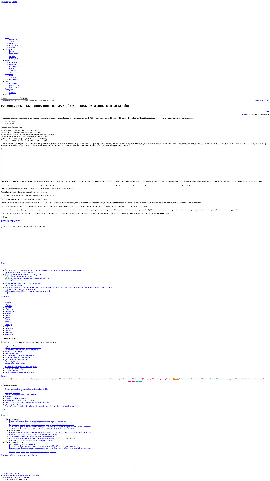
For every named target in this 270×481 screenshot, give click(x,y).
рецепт (117, 379)
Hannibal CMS (23, 475)
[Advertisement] (135, 18)
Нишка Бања (13, 45)
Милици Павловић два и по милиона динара (21, 367)
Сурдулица (13, 70)
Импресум (12, 477)
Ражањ (11, 91)
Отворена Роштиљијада (13, 370)
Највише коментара (14, 431)
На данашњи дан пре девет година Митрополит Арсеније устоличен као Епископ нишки (41, 425)
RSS (15, 473)
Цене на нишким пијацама (14, 285)
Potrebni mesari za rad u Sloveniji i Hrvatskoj (20, 400)
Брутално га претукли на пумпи (16, 365)
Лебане (11, 55)
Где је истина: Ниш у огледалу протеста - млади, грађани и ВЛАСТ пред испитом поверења (42, 438)
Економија (12, 100)
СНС (72, 379)
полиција (260, 379)
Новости (8, 302)
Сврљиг (12, 47)
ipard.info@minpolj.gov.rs (10, 221)
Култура (8, 315)
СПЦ (136, 379)
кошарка (83, 378)
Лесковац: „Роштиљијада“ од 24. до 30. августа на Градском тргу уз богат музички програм (42, 428)
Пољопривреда (22, 100)
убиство (101, 378)
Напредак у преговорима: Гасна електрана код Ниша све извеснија (33, 434)
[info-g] (34, 455)
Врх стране (22, 473)
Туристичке (9, 334)
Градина (193, 378)
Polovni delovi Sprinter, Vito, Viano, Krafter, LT (21, 395)
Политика (8, 306)
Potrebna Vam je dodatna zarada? (16, 398)
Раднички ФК (213, 378)
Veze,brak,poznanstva (12, 393)
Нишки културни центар (159, 379)
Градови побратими (12, 346)
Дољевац (12, 41)
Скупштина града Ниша (185, 378)
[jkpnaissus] (5, 296)
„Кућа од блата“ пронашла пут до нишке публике (23, 348)
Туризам (8, 313)
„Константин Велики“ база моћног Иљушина (21, 350)
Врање (7, 60)
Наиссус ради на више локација (16, 359)
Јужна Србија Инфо (236, 378)
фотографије (106, 378)
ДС (70, 378)
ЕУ (9, 226)
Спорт (7, 321)
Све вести (4, 376)
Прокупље (9, 74)
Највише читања (13, 419)
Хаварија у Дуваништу (13, 351)
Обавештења (9, 328)
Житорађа (12, 77)
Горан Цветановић (222, 378)
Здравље (8, 323)
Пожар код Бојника (12, 353)
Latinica (266, 100)
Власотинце (13, 53)
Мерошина (13, 43)
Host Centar (35, 475)
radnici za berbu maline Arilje (15, 391)
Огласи (7, 330)
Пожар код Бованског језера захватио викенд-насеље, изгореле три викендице (37, 421)
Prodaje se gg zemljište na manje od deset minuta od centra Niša (26, 389)
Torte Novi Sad (10, 396)
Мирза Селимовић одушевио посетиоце (19, 355)
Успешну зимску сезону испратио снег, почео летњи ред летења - (32, 436)
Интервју (8, 325)
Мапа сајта (5, 473)
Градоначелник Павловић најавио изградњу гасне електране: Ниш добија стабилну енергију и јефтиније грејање (50, 432)
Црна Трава (13, 59)
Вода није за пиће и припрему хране (18, 357)
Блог (6, 327)
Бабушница (13, 83)
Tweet (3, 263)
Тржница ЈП (199, 378)
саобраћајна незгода (12, 379)
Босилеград (13, 62)
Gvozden (9, 475)
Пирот (7, 81)
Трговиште (13, 72)
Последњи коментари (15, 442)
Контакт (8, 95)
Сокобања (12, 93)
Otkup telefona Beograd (13, 404)
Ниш (7, 38)
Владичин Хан (14, 66)
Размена (20, 477)
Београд (229, 379)
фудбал (256, 378)
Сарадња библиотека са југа (15, 369)
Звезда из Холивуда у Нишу (15, 363)
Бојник (11, 51)
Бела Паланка (14, 85)
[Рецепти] (5, 415)
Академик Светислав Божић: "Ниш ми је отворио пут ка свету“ (32, 440)
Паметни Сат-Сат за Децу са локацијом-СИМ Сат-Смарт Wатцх (28, 402)
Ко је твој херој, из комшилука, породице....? (21, 276)
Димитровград (14, 87)
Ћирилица (259, 100)
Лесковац (8, 49)
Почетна (8, 36)
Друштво (8, 308)
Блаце (11, 76)
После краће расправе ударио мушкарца (19, 372)
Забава (7, 317)
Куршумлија (13, 79)
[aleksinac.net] (6, 455)
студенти (4, 378)
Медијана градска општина (38, 379)
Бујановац (13, 64)
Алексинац (9, 89)
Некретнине (9, 332)
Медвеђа (12, 57)
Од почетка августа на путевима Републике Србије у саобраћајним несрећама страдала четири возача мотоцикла (50, 427)
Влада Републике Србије (92, 379)
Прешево (12, 68)
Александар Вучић (148, 379)
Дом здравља (138, 381)
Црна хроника (10, 304)
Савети (7, 319)
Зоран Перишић (64, 378)
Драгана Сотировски (124, 379)
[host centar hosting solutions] (21, 455)
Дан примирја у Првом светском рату (22, 444)
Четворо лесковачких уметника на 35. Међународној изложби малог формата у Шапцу (40, 423)
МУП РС (132, 378)
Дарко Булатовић (55, 379)
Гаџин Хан (13, 40)
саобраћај (140, 379)
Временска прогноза (12, 361)
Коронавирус (21, 379)
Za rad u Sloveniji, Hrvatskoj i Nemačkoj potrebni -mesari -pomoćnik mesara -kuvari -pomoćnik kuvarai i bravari (42, 406)
